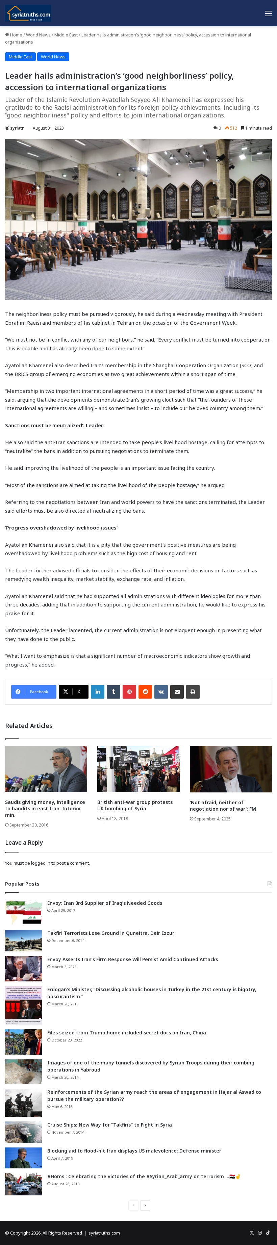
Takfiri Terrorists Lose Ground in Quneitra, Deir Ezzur (110, 933)
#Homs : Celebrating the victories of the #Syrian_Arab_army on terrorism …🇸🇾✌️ (144, 1176)
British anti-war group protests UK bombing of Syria (135, 805)
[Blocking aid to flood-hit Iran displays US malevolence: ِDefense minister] (23, 1157)
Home (15, 35)
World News (38, 35)
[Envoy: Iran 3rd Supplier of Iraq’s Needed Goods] (23, 912)
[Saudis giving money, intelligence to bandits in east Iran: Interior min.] (46, 769)
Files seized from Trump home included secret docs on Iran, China (126, 1032)
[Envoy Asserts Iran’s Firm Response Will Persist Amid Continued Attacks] (23, 968)
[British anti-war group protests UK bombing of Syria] (138, 769)
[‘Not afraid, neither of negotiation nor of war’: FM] (231, 769)
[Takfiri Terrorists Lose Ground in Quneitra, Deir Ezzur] (23, 940)
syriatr (17, 128)
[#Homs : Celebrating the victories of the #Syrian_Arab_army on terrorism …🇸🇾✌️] (23, 1184)
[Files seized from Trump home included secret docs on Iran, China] (23, 1042)
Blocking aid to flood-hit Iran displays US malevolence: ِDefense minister (134, 1150)
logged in (40, 863)
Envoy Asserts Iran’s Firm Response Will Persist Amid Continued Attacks (132, 959)
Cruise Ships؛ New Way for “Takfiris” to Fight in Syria (109, 1124)
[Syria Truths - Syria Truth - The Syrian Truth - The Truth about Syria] (28, 13)
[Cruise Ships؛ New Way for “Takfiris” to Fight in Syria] (23, 1132)
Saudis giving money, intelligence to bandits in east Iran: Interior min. (45, 808)
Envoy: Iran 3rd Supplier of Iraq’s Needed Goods (104, 903)
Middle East (66, 35)
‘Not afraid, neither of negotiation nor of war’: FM (223, 805)
